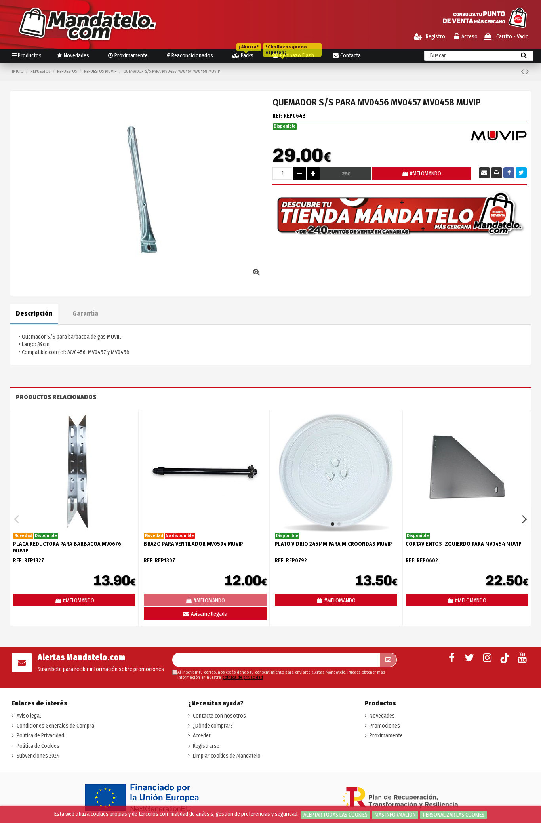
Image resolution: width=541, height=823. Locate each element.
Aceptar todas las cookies (335, 815)
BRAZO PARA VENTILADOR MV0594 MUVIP (193, 544)
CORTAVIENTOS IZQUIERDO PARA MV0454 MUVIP (464, 544)
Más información (395, 815)
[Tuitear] (521, 172)
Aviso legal (29, 716)
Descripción (34, 313)
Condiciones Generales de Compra (55, 725)
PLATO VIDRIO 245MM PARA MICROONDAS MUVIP (333, 544)
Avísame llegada (208, 614)
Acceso (469, 36)
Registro (435, 36)
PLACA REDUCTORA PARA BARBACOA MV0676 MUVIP (67, 547)
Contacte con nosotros (219, 716)
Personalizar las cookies (453, 815)
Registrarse (206, 746)
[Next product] (527, 72)
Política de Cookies (38, 746)
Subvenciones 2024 (38, 756)
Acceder (202, 735)
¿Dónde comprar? (213, 725)
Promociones (385, 725)
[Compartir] (508, 172)
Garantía (85, 313)
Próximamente (386, 735)
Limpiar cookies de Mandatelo (227, 756)
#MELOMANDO (425, 173)
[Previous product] (523, 72)
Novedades (382, 716)
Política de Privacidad (40, 735)
